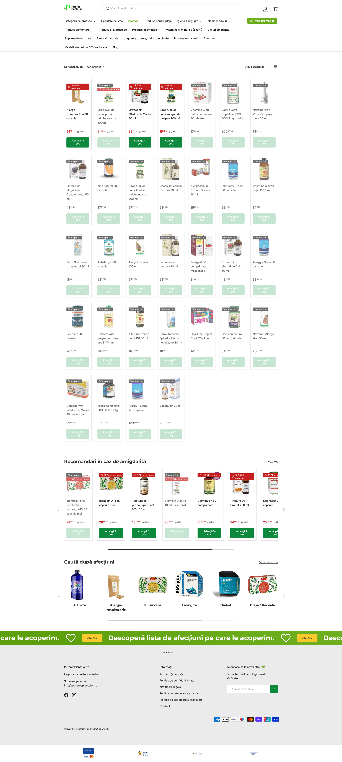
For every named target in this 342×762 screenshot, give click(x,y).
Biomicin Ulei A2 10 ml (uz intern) (175, 503)
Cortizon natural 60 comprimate (232, 336)
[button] (276, 9)
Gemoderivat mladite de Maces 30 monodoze (77, 410)
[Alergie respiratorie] (116, 585)
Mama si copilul (217, 21)
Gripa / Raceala (262, 605)
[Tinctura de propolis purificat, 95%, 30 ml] (144, 483)
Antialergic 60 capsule (106, 264)
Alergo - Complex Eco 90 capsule (77, 114)
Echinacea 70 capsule (271, 503)
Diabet (225, 605)
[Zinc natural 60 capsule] (108, 168)
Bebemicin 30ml (170, 405)
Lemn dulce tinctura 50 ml (169, 264)
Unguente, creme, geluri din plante (146, 38)
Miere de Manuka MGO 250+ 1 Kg (108, 408)
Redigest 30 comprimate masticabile (198, 266)
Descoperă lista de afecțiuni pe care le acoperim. (176, 638)
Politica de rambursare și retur (179, 693)
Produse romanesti (186, 38)
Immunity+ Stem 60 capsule (232, 188)
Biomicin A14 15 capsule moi (109, 503)
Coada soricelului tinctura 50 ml (171, 188)
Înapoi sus (169, 652)
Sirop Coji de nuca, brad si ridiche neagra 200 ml (138, 192)
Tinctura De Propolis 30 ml (239, 503)
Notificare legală (170, 687)
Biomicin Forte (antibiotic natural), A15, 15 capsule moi (76, 507)
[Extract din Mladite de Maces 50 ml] (140, 92)
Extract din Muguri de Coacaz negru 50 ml (77, 192)
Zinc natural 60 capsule (107, 188)
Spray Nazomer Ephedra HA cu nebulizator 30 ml (171, 338)
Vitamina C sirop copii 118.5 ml (263, 188)
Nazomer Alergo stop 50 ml (263, 336)
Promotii (133, 21)
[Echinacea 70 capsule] (275, 483)
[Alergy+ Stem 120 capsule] (140, 388)
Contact (165, 706)
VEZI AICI (77, 637)
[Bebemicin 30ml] (171, 388)
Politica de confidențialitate (177, 680)
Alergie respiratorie (116, 607)
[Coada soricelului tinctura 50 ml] (171, 168)
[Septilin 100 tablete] (77, 316)
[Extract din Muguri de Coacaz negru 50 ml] (77, 168)
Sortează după (73, 66)
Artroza (79, 605)
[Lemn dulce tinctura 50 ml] (171, 245)
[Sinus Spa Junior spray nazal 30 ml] (77, 245)
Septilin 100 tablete (74, 336)
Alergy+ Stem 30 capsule (264, 264)
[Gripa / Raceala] (262, 585)
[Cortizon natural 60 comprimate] (233, 316)
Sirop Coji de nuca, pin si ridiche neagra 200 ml (106, 116)
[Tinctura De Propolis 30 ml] (242, 483)
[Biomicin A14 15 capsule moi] (111, 483)
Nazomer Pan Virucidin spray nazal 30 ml (262, 114)
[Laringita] (189, 585)
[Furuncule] (153, 585)
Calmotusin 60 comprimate (207, 503)
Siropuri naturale (107, 38)
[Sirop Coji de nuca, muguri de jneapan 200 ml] (171, 92)
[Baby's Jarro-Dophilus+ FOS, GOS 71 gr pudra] (233, 92)
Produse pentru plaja (158, 21)
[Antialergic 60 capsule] (108, 245)
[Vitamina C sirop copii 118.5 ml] (264, 168)
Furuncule (152, 605)
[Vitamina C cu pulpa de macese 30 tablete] (202, 92)
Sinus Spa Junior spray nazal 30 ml (77, 264)
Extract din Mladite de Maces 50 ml (140, 114)
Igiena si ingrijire (187, 21)
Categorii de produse (78, 21)
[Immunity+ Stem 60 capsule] (233, 168)
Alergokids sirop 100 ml (139, 264)
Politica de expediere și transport (181, 699)
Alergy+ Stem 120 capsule (138, 408)
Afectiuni (209, 38)
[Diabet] (226, 585)
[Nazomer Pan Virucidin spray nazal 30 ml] (264, 92)
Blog (115, 47)
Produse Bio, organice (113, 29)
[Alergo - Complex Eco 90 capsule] (77, 92)
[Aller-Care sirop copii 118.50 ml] (140, 316)
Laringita (189, 605)
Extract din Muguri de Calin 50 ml (232, 266)
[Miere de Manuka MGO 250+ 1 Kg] (108, 388)
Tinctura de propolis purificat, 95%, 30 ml (143, 505)
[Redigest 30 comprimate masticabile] (202, 245)
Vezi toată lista (268, 562)
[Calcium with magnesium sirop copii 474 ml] (108, 316)
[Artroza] (79, 585)
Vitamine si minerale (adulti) (184, 29)
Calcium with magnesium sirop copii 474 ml (108, 338)
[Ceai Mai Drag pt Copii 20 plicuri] (202, 316)
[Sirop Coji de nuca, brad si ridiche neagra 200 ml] (140, 168)
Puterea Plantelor (80, 729)
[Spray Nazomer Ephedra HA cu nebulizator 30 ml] (171, 316)
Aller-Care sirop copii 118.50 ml (139, 336)
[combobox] (171, 8)
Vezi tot (273, 461)
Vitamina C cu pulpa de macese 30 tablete (202, 114)
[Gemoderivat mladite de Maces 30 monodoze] (77, 388)
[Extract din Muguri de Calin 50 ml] (233, 245)
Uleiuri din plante (218, 29)
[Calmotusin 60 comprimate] (209, 483)
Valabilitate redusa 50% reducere (86, 47)
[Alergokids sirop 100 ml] (140, 245)
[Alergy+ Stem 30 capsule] (264, 245)
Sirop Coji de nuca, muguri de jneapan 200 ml (170, 114)
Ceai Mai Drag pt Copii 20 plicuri (201, 336)
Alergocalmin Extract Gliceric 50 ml (201, 190)
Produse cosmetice (144, 29)
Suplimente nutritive (78, 38)
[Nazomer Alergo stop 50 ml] (264, 316)
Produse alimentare (77, 29)
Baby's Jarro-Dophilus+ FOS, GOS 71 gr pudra (232, 114)
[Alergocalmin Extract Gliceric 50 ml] (202, 168)
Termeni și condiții (171, 674)
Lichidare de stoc (112, 21)
